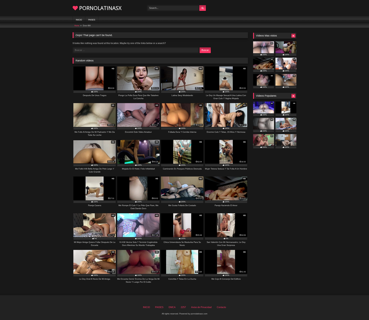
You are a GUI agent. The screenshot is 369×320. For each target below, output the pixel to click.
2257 (183, 307)
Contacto (221, 307)
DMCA (172, 307)
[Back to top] (360, 311)
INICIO (79, 20)
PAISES (91, 20)
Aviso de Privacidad (201, 307)
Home (76, 26)
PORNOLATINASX (100, 8)
